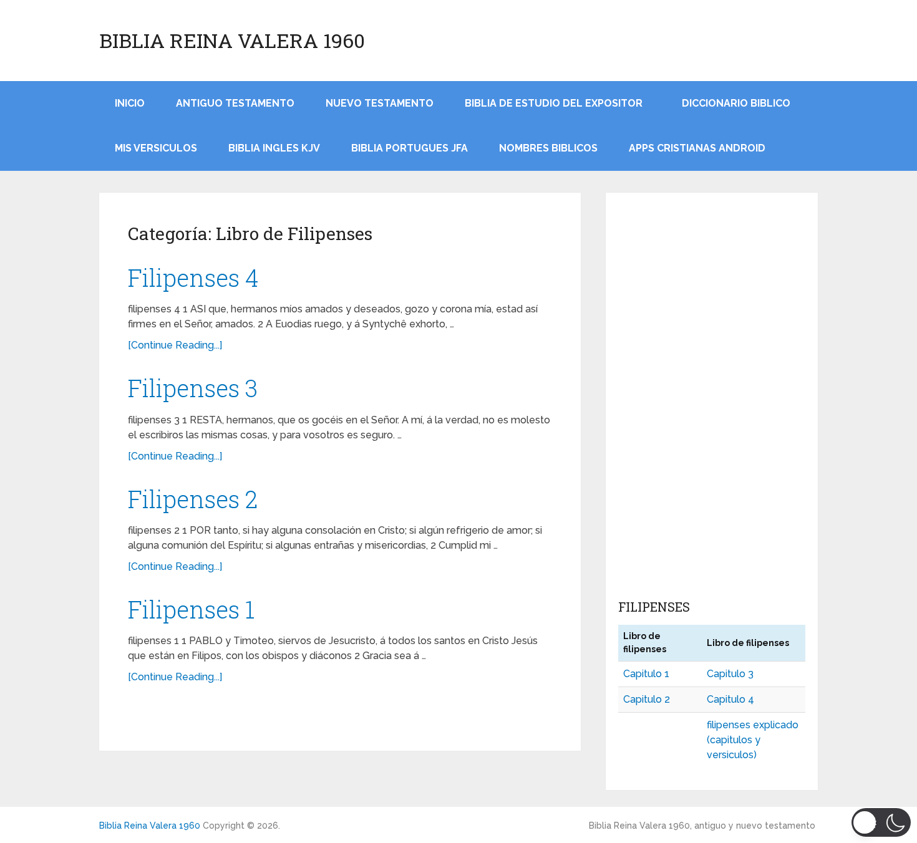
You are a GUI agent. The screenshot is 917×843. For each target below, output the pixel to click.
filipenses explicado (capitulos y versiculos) (752, 740)
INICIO (130, 103)
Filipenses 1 (191, 609)
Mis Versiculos (156, 148)
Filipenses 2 (193, 498)
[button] (881, 822)
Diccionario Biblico (736, 103)
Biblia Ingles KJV (274, 148)
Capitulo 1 (646, 674)
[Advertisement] (711, 398)
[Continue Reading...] (175, 345)
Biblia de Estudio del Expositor (554, 103)
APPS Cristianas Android (697, 148)
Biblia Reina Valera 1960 (232, 41)
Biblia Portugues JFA (409, 148)
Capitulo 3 (730, 674)
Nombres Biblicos (548, 148)
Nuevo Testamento (380, 103)
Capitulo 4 (730, 699)
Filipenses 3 (193, 387)
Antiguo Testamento (235, 103)
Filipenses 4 (193, 277)
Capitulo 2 (646, 699)
